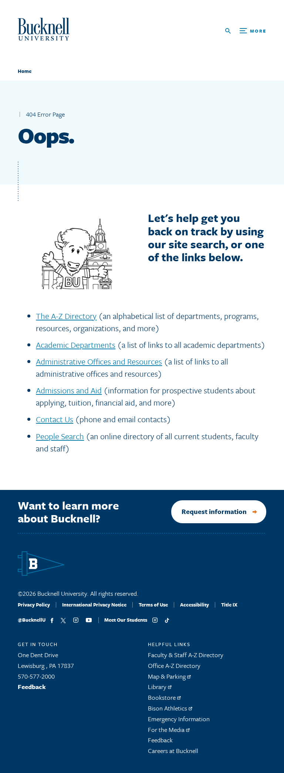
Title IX (229, 604)
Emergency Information (179, 718)
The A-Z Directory (66, 316)
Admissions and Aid (69, 390)
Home (24, 71)
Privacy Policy (34, 604)
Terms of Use (153, 604)
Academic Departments (75, 344)
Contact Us (54, 419)
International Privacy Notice (94, 604)
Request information (214, 511)
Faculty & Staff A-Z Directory (185, 654)
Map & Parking (167, 676)
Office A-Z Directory (174, 665)
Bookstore (162, 697)
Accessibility (194, 604)
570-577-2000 (36, 676)
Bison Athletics (168, 708)
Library (158, 686)
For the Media (167, 729)
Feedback (32, 686)
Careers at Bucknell (173, 750)
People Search (60, 436)
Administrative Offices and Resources (99, 361)
